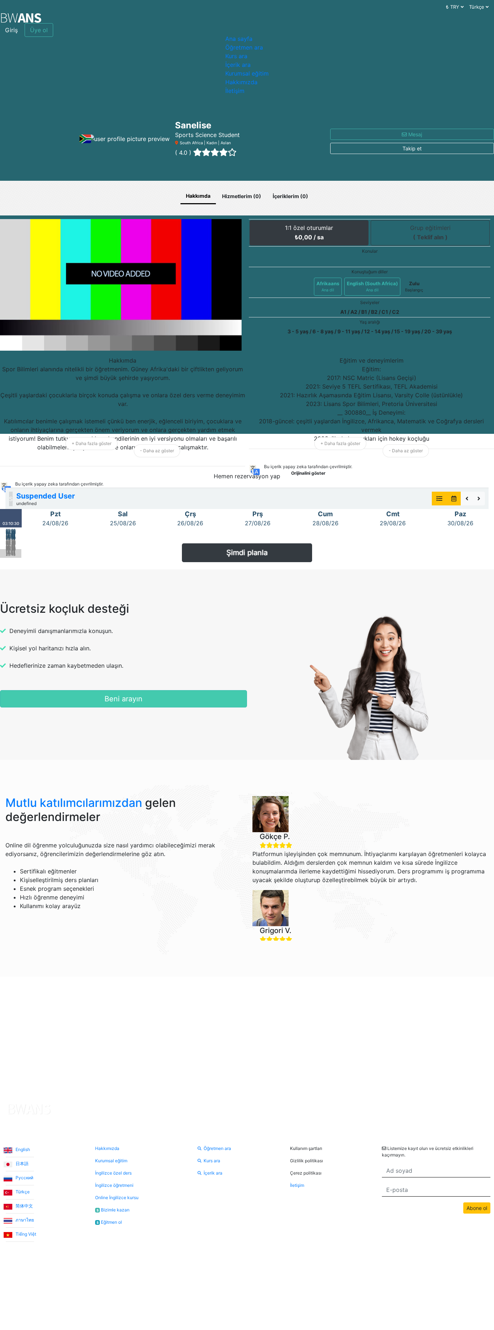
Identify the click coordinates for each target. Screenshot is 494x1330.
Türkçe (22, 1191)
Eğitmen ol (109, 1222)
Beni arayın (123, 698)
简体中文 (23, 1206)
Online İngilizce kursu (117, 1197)
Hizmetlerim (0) (241, 196)
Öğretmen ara (244, 47)
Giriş (11, 30)
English (22, 1149)
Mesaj (414, 134)
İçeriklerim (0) (290, 196)
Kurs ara (236, 56)
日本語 (21, 1163)
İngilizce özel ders (113, 1173)
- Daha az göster (157, 450)
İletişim (234, 90)
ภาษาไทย (24, 1220)
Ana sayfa (238, 38)
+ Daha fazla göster (91, 443)
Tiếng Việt (25, 1234)
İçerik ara (238, 64)
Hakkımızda (241, 82)
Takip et (412, 148)
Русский (23, 1177)
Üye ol (39, 30)
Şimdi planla (247, 552)
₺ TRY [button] (453, 7)
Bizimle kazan (113, 1210)
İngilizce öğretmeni (114, 1185)
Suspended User (45, 496)
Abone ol (477, 1208)
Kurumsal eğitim (247, 73)
